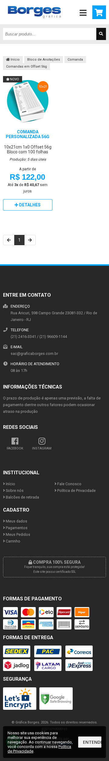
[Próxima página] (30, 240)
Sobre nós (14, 490)
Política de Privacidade (76, 490)
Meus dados (16, 521)
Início (15, 60)
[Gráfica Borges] (34, 22)
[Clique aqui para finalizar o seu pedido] (99, 12)
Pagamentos (16, 528)
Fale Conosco (68, 484)
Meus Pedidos (17, 534)
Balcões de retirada (22, 497)
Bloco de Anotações (43, 60)
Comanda (75, 60)
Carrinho (12, 541)
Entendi (92, 742)
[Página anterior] (9, 240)
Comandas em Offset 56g (26, 66)
